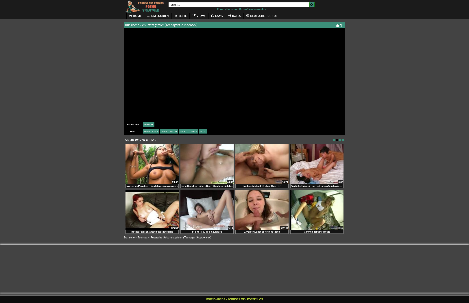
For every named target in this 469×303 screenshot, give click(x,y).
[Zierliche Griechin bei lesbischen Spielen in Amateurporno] (317, 164)
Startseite (129, 237)
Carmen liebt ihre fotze (317, 231)
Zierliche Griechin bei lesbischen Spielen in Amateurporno (324, 185)
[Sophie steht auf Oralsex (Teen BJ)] (262, 164)
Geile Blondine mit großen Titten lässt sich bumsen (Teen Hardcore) (219, 185)
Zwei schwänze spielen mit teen (262, 231)
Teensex (148, 124)
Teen (202, 131)
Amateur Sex (151, 131)
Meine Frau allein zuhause (207, 231)
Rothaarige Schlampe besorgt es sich (152, 231)
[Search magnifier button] (312, 4)
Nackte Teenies (188, 131)
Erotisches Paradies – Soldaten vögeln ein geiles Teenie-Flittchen (162, 185)
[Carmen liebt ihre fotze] (317, 210)
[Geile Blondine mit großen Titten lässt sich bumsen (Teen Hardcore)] (207, 164)
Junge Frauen (169, 131)
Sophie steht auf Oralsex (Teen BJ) (262, 185)
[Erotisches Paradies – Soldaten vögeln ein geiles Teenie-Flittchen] (152, 164)
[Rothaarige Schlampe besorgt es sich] (152, 210)
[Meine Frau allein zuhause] (207, 210)
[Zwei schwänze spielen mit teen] (262, 210)
